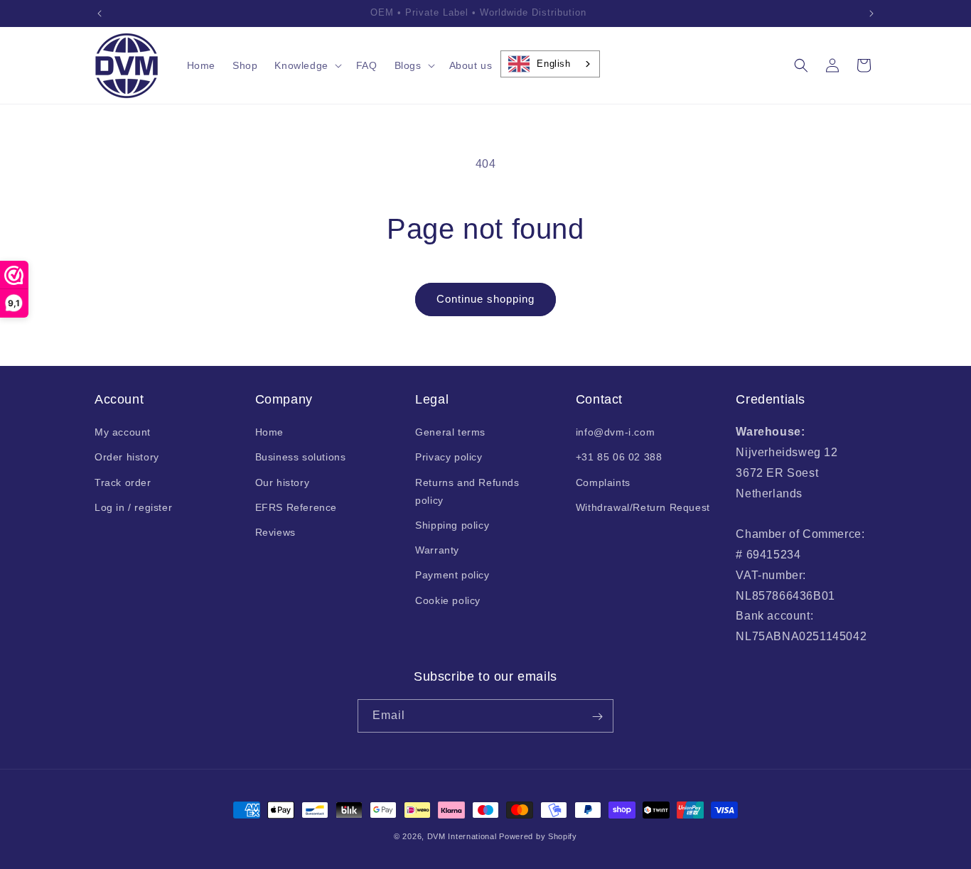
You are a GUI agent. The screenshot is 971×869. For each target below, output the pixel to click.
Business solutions (300, 457)
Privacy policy (448, 457)
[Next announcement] (871, 13)
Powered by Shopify (538, 836)
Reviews (275, 532)
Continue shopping (485, 299)
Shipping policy (452, 525)
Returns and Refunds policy (467, 491)
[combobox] (549, 63)
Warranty (437, 550)
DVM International (462, 836)
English (553, 63)
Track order (123, 482)
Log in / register (133, 507)
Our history (282, 482)
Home (269, 432)
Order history (127, 457)
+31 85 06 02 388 (619, 457)
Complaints (603, 482)
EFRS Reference (296, 507)
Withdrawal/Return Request (643, 507)
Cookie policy (448, 600)
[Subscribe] (597, 716)
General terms (450, 432)
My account (123, 432)
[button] (306, 65)
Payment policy (452, 575)
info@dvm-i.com (615, 432)
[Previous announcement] (99, 13)
